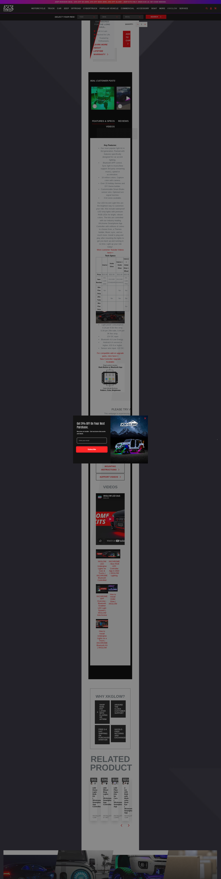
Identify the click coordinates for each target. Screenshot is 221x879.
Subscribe (92, 449)
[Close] (145, 418)
